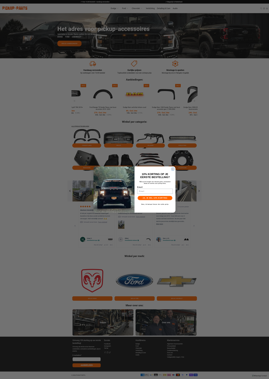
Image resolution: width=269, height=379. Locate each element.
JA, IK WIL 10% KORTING (155, 198)
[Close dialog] (172, 169)
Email (140, 187)
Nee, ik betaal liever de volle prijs (155, 204)
